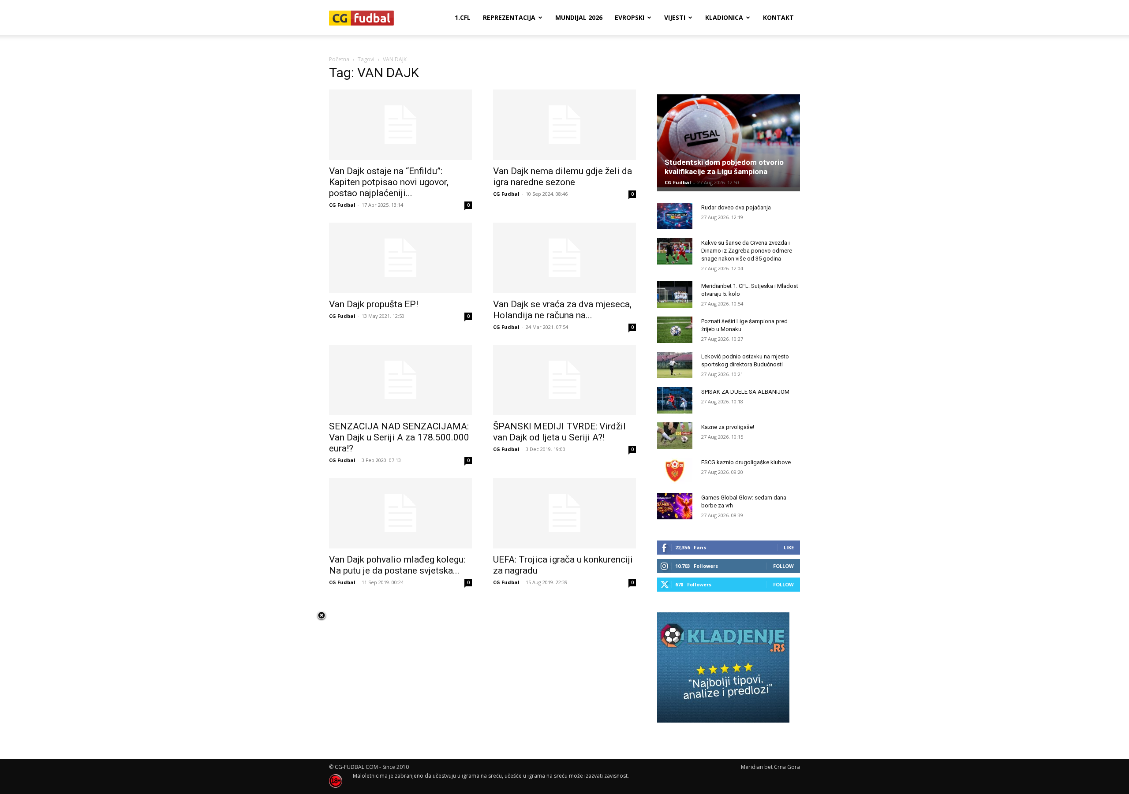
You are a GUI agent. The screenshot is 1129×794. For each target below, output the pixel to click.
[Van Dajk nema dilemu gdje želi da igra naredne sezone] (564, 124)
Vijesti (674, 17)
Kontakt (778, 17)
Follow (783, 566)
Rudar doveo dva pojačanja (736, 207)
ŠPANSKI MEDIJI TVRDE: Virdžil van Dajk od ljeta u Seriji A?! (559, 432)
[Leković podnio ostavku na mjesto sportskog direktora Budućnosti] (674, 365)
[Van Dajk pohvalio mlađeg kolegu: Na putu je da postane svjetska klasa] (400, 513)
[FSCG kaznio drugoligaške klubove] (674, 471)
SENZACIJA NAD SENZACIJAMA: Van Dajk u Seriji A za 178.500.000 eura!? (399, 437)
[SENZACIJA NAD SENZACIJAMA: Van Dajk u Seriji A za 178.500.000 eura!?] (400, 380)
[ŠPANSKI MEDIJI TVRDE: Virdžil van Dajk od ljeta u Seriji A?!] (564, 380)
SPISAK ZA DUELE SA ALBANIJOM (745, 391)
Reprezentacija (509, 17)
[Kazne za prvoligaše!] (674, 435)
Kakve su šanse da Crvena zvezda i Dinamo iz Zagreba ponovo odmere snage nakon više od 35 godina (746, 250)
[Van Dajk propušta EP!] (400, 258)
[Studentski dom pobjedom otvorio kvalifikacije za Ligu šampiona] (728, 140)
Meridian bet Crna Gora (770, 767)
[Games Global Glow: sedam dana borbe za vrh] (674, 506)
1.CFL (463, 17)
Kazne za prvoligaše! (727, 427)
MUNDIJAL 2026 (578, 17)
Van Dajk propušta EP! (373, 304)
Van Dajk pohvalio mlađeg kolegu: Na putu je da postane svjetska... (397, 565)
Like (789, 547)
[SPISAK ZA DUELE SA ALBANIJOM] (674, 400)
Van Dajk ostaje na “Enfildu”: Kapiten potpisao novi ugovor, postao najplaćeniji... (389, 182)
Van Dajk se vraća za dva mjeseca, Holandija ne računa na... (562, 310)
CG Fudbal (342, 204)
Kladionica (724, 17)
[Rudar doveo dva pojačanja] (674, 216)
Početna (339, 59)
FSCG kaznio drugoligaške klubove (746, 462)
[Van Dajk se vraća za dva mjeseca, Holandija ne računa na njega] (564, 258)
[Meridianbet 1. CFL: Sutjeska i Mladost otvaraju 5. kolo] (674, 294)
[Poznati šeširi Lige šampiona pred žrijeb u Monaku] (674, 330)
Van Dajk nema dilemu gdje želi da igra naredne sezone (562, 176)
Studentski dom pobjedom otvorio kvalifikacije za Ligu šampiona (724, 167)
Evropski (629, 17)
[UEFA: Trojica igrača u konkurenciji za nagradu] (564, 513)
